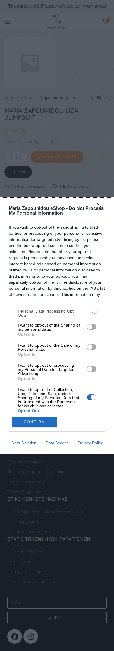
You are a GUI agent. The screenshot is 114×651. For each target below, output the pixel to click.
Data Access (57, 443)
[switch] (91, 327)
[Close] (102, 208)
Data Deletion (24, 443)
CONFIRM (34, 422)
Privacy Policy (90, 443)
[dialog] (57, 325)
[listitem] (57, 313)
